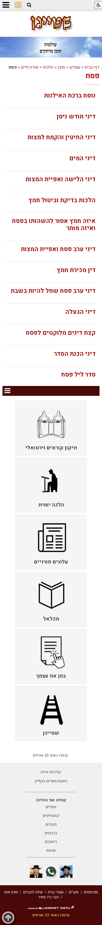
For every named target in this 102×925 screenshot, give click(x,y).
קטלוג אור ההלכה (51, 800)
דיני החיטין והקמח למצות (61, 137)
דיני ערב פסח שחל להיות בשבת (53, 291)
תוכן (61, 67)
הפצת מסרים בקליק (51, 781)
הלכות (48, 67)
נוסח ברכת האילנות (70, 95)
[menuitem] (51, 428)
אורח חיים (29, 67)
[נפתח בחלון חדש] (66, 871)
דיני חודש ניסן (76, 116)
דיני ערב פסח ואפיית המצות (58, 249)
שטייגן (74, 67)
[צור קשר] (18, 5)
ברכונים (51, 833)
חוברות (50, 824)
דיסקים (51, 842)
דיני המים (82, 158)
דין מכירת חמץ (76, 270)
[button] (29, 5)
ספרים (51, 807)
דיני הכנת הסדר (75, 354)
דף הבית (92, 67)
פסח (93, 76)
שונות (51, 850)
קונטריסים (51, 816)
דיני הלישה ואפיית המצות (61, 179)
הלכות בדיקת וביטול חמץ (62, 200)
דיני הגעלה (80, 312)
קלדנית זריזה (51, 772)
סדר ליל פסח (78, 374)
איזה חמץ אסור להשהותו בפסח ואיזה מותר (54, 225)
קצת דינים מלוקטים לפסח (61, 333)
